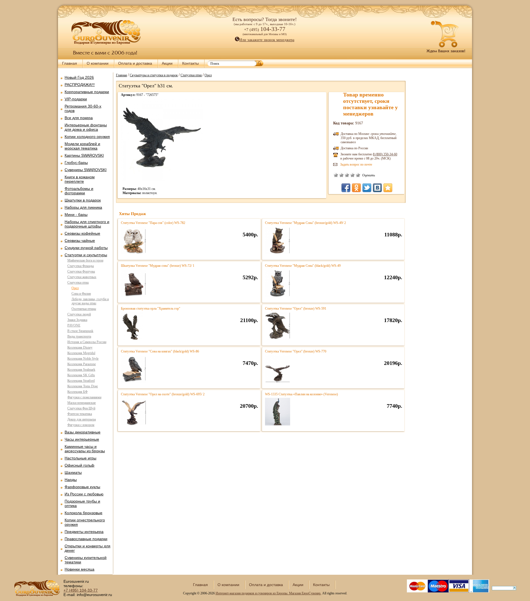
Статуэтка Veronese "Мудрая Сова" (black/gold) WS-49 (303, 266)
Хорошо (352, 175)
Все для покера (79, 118)
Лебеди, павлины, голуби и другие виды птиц (90, 301)
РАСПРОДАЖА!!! (80, 84)
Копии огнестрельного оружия (85, 522)
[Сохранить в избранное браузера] (387, 187)
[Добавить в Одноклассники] (356, 187)
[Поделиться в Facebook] (345, 187)
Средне (347, 175)
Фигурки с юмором (80, 425)
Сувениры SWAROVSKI (86, 170)
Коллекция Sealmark (81, 370)
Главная (69, 63)
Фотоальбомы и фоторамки (79, 190)
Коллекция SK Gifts (81, 375)
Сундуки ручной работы (86, 247)
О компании (97, 63)
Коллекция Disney (79, 347)
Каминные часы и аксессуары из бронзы (85, 448)
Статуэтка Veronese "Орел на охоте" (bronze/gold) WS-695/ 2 (163, 394)
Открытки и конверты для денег (87, 548)
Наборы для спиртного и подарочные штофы (87, 224)
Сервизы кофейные (82, 233)
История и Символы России (86, 342)
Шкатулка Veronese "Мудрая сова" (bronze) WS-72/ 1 (157, 266)
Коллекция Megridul (81, 353)
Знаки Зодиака (77, 320)
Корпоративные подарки (87, 92)
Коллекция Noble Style (83, 358)
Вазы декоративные (82, 432)
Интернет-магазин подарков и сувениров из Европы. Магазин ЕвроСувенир (268, 593)
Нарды (71, 479)
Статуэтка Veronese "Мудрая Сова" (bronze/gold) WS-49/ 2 (305, 223)
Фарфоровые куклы (82, 487)
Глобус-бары (76, 162)
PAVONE (73, 325)
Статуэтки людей (79, 314)
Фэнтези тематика (79, 414)
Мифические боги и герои (85, 260)
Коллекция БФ (77, 392)
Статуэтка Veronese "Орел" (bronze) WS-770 (295, 351)
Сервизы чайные (80, 240)
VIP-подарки (76, 99)
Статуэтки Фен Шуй (81, 408)
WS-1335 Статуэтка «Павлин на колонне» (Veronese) (301, 394)
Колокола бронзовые (83, 513)
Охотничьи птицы (83, 309)
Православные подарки (86, 539)
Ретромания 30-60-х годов (83, 108)
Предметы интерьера (84, 531)
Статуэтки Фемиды (80, 266)
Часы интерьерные (82, 439)
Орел (75, 288)
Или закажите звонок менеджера (266, 40)
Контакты (190, 63)
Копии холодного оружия (87, 136)
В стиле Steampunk (80, 331)
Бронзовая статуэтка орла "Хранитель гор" (150, 308)
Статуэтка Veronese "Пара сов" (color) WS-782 (153, 223)
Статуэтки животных (81, 277)
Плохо (341, 175)
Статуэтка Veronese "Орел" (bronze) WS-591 (295, 308)
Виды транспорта (79, 336)
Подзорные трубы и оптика (82, 503)
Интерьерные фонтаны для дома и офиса (86, 127)
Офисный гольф (79, 465)
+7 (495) (80, 590)
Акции (167, 63)
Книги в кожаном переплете (80, 179)
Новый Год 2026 (79, 77)
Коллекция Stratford (81, 381)
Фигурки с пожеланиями (84, 397)
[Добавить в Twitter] (366, 187)
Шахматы (73, 472)
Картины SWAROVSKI (84, 155)
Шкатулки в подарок (83, 200)
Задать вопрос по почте (356, 164)
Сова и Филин (81, 294)
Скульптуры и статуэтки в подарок (154, 75)
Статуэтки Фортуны (81, 271)
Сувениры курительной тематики (86, 559)
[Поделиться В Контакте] (377, 187)
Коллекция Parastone (81, 364)
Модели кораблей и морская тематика (82, 146)
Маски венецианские (81, 403)
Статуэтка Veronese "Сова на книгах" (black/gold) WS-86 (160, 351)
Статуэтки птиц (78, 282)
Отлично (358, 175)
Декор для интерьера (81, 419)
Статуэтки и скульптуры (86, 255)
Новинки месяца (79, 569)
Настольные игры (80, 458)
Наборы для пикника (83, 207)
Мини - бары (76, 214)
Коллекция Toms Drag (82, 386)
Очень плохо (336, 175)
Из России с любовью (84, 494)
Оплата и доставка (135, 63)
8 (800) (385, 154)
